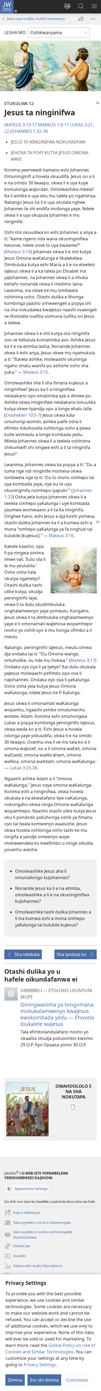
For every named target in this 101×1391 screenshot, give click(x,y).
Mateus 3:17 (82, 660)
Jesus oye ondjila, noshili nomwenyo (36, 18)
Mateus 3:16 (61, 535)
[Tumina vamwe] (81, 18)
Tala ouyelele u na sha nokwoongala (37, 1223)
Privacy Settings (40, 1365)
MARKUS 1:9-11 (53, 125)
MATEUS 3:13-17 (20, 125)
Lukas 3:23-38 (23, 768)
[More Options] (93, 18)
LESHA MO (15, 32)
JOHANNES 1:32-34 (29, 131)
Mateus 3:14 (18, 252)
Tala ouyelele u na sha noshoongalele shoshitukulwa (38, 1234)
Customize (77, 1380)
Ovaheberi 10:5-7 (23, 415)
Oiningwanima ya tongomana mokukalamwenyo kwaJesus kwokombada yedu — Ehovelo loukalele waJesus (57, 1014)
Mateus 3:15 (35, 372)
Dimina (15, 1380)
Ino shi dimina (44, 1380)
